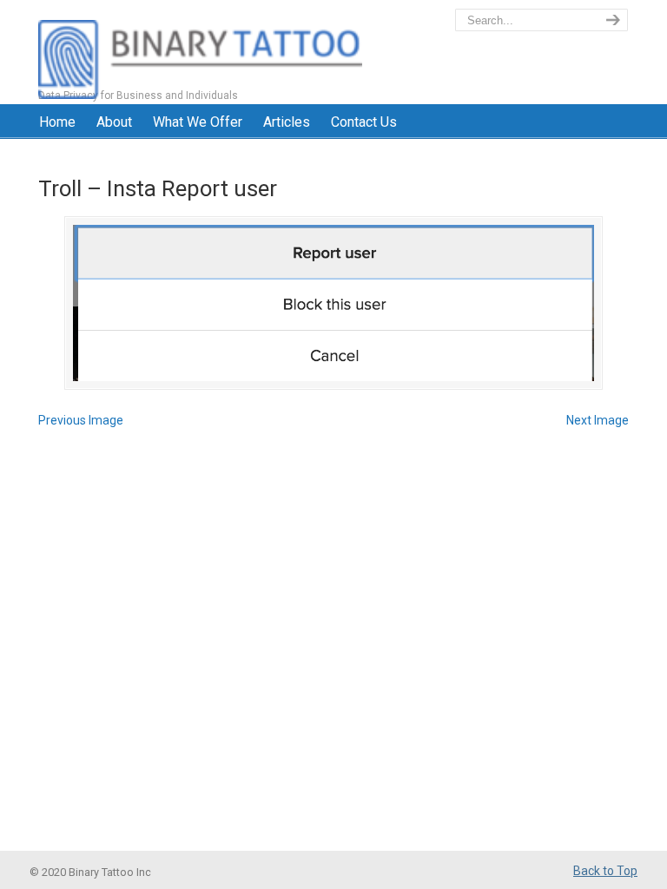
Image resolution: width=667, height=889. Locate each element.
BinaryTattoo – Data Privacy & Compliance (200, 52)
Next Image (597, 420)
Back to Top (605, 871)
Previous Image (80, 420)
